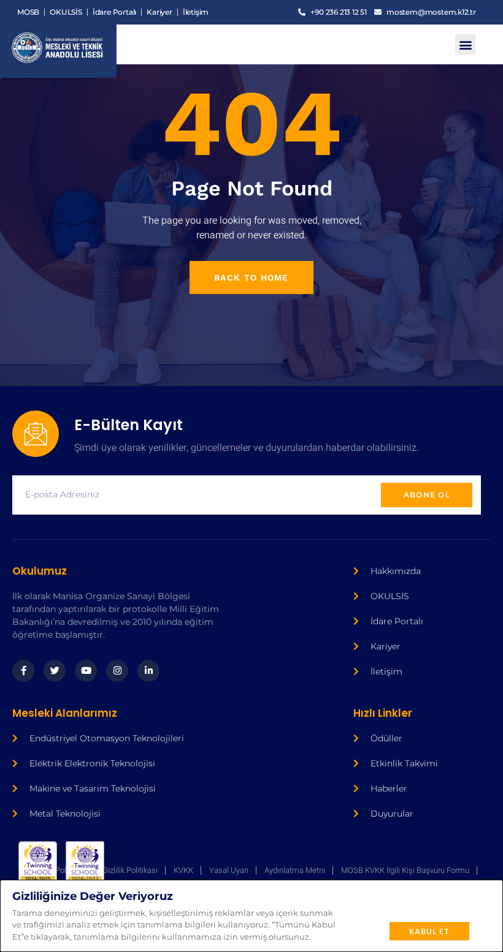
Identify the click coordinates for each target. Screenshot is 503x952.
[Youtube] (86, 671)
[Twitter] (55, 671)
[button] (465, 44)
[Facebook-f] (23, 671)
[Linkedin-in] (148, 671)
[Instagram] (117, 671)
